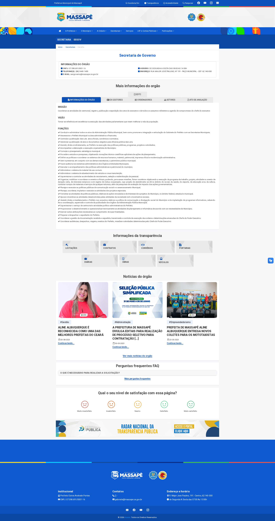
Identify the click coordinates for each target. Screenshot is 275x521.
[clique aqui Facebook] (134, 509)
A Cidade (101, 31)
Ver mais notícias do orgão (137, 356)
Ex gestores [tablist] (116, 100)
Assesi (127, 517)
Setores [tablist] (170, 100)
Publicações (167, 31)
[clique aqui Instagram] (147, 509)
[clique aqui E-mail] (127, 509)
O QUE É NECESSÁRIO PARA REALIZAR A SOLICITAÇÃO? (90, 373)
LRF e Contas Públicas (147, 31)
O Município (86, 31)
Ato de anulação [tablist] (198, 100)
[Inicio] (59, 31)
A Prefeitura (70, 31)
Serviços (129, 31)
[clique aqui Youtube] (141, 509)
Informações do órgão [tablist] (82, 100)
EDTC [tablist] (138, 94)
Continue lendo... (66, 343)
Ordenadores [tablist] (144, 100)
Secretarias (115, 31)
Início (60, 47)
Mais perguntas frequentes (137, 378)
